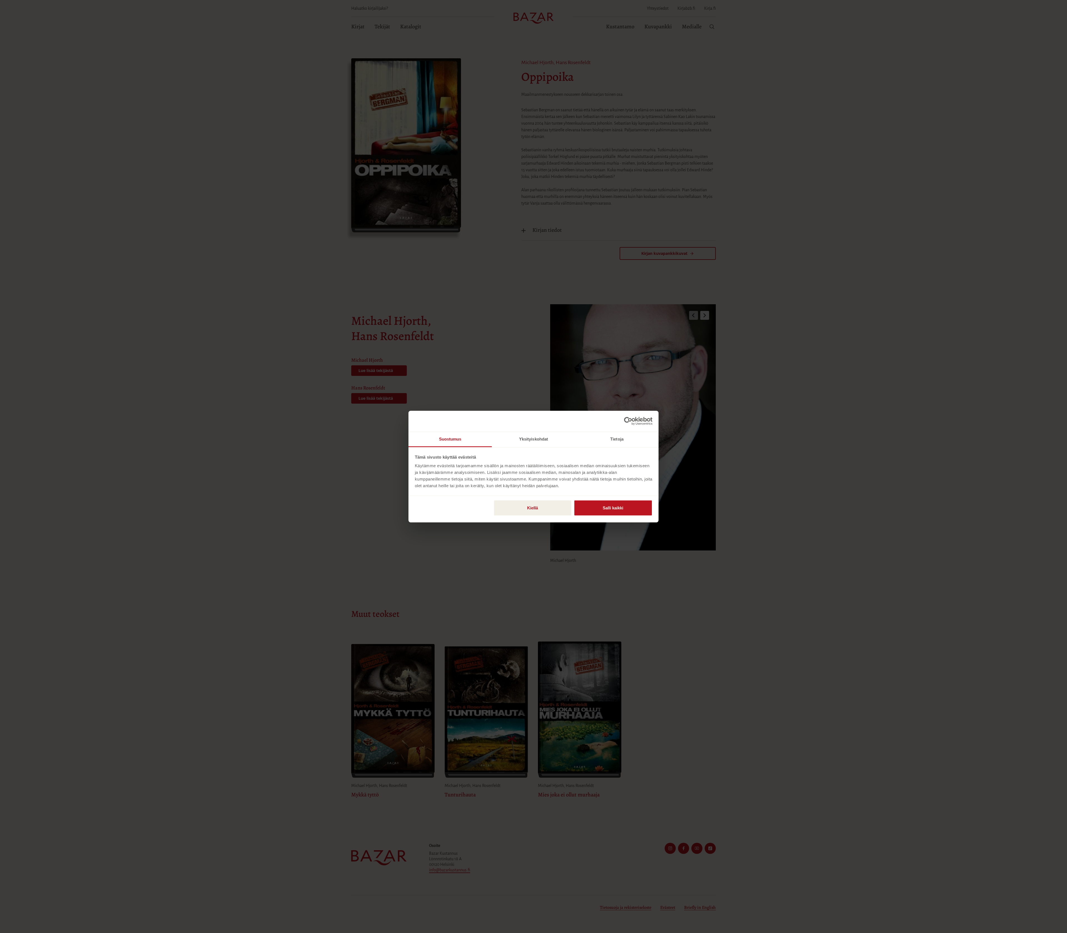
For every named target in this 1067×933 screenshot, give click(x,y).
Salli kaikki (613, 507)
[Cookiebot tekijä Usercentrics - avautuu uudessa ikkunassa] (628, 421)
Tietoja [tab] (617, 438)
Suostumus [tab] (450, 438)
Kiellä (532, 507)
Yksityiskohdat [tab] (533, 438)
